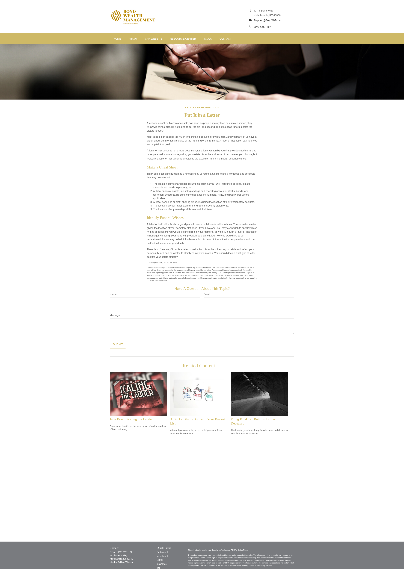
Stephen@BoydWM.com (122, 561)
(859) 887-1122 (124, 552)
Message (115, 315)
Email (207, 294)
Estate (160, 559)
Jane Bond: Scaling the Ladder (131, 419)
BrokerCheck (243, 550)
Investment (162, 555)
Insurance (162, 563)
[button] (117, 39)
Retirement (162, 552)
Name (113, 294)
